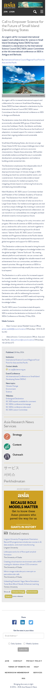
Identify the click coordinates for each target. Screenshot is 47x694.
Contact (17, 661)
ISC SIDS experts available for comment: (21, 401)
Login (12, 12)
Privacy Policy (34, 661)
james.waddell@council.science (14, 329)
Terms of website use (19, 667)
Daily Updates (16, 643)
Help (36, 667)
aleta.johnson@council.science (22, 340)
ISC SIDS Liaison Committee (16, 410)
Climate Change (12, 386)
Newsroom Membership (17, 672)
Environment (11, 389)
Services (37, 672)
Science (9, 391)
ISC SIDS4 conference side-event (18, 407)
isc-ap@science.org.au (17, 369)
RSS (23, 678)
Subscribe (23, 649)
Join (6, 12)
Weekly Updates (32, 643)
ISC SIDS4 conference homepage (18, 404)
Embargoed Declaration (15, 398)
